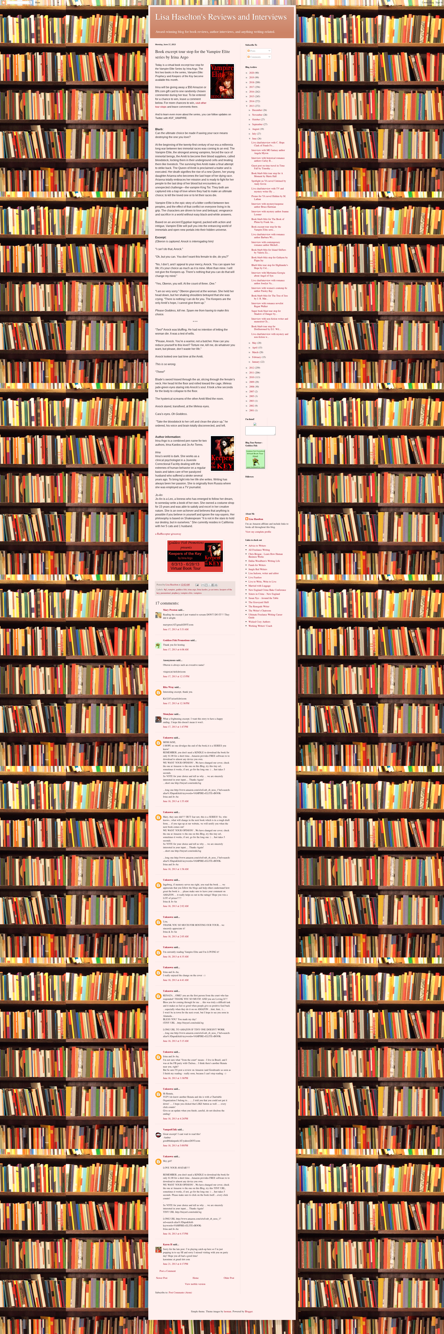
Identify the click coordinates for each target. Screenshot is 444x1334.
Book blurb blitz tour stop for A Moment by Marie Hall (267, 175)
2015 (252, 96)
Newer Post (161, 1277)
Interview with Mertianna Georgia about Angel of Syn (268, 274)
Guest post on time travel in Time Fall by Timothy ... (268, 167)
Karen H (167, 1244)
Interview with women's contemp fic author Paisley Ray (269, 289)
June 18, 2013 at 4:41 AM (175, 980)
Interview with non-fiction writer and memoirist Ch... (269, 320)
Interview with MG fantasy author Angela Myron (268, 151)
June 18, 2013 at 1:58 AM (175, 869)
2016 (252, 91)
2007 (252, 391)
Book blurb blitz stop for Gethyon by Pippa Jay (269, 259)
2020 (252, 72)
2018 (252, 82)
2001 (252, 410)
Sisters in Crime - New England (264, 593)
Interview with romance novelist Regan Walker (267, 305)
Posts (252, 50)
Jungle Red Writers (258, 569)
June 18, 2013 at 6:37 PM (175, 1233)
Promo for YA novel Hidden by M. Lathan (268, 197)
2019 (252, 77)
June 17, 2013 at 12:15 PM (176, 676)
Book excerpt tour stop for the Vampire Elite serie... (266, 228)
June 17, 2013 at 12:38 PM (176, 703)
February (257, 357)
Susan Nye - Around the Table (263, 598)
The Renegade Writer (259, 606)
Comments (255, 57)
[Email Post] (196, 584)
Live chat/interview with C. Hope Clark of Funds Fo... (267, 144)
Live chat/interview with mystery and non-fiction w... (269, 335)
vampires (198, 592)
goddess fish (181, 589)
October (256, 119)
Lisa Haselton (172, 584)
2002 (252, 405)
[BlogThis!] (206, 585)
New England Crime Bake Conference (267, 589)
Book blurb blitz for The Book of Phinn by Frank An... (267, 220)
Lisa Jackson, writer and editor (264, 573)
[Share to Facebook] (213, 585)
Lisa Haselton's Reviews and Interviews (221, 16)
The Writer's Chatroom (260, 610)
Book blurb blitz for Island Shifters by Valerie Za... (268, 251)
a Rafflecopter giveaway (168, 533)
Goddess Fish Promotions (176, 640)
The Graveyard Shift (259, 602)
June (254, 138)
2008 (252, 386)
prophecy (176, 592)
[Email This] (203, 585)
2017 (252, 87)
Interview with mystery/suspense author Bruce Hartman (267, 205)
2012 (252, 367)
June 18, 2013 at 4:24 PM (175, 1118)
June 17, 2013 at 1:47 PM (175, 726)
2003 (252, 400)
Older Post (229, 1277)
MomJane (168, 714)
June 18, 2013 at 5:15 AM (175, 1041)
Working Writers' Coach (260, 625)
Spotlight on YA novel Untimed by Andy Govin (268, 182)
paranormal (166, 592)
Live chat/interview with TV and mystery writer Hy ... (267, 190)
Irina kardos (202, 589)
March (255, 352)
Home (196, 1277)
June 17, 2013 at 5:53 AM (175, 629)
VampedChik (170, 1129)
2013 (252, 105)
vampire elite (187, 592)
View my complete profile (258, 531)
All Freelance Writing (259, 549)
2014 (252, 101)
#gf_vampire (169, 589)
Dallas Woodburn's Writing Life (264, 560)
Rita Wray (168, 687)
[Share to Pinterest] (216, 585)
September (257, 124)
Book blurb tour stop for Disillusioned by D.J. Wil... (266, 328)
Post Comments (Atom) (180, 1292)
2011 (252, 372)
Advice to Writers (257, 545)
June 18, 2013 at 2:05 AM (175, 936)
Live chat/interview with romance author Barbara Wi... (268, 236)
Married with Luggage (260, 585)
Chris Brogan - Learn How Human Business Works (266, 555)
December (257, 110)
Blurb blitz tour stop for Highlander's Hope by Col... (269, 266)
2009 (252, 381)
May (254, 342)
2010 (252, 377)
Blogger (249, 1311)
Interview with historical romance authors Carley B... (268, 159)
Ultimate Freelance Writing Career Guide (265, 616)
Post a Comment (168, 1271)
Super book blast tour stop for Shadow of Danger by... (266, 312)
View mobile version (195, 1284)
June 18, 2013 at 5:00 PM (175, 1145)
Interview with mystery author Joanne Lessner (270, 213)
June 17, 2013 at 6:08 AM (175, 649)
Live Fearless (255, 577)
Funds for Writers (257, 565)
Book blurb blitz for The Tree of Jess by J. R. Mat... (269, 297)
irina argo (192, 589)
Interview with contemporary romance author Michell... (265, 243)
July (254, 133)
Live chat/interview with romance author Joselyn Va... (268, 282)
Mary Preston (170, 610)
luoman (227, 1311)
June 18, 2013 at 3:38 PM (175, 1078)
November (257, 114)
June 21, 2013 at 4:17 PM (175, 1263)
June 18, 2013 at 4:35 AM (175, 956)
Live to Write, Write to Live (262, 581)
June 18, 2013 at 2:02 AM (175, 906)
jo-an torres (214, 589)
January (256, 361)
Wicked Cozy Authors (259, 621)
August (256, 129)
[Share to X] (209, 585)
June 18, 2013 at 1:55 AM (175, 801)
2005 (252, 396)
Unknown (168, 737)
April (255, 347)
